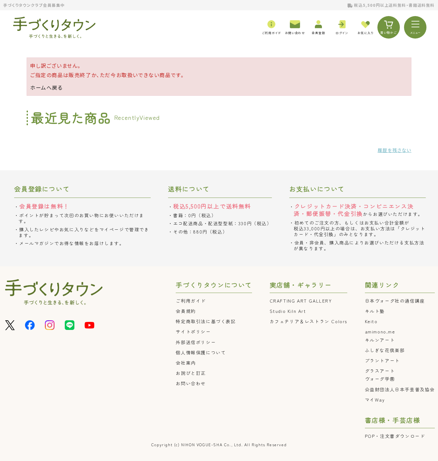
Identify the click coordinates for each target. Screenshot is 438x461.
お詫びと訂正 (191, 373)
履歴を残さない (394, 150)
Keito (371, 321)
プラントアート (382, 360)
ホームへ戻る (46, 87)
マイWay (375, 399)
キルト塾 (375, 311)
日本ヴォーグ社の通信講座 (395, 300)
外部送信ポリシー (196, 342)
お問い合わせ (191, 383)
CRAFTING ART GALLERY (301, 300)
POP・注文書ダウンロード (395, 436)
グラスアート (380, 371)
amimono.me (380, 331)
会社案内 (186, 362)
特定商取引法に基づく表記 (206, 321)
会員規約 (186, 311)
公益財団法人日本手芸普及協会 (400, 389)
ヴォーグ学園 (380, 379)
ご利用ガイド (191, 300)
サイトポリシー (193, 331)
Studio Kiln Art (288, 311)
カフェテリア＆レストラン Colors (308, 321)
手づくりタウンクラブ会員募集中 (34, 5)
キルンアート (380, 340)
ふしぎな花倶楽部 (385, 350)
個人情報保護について (201, 352)
